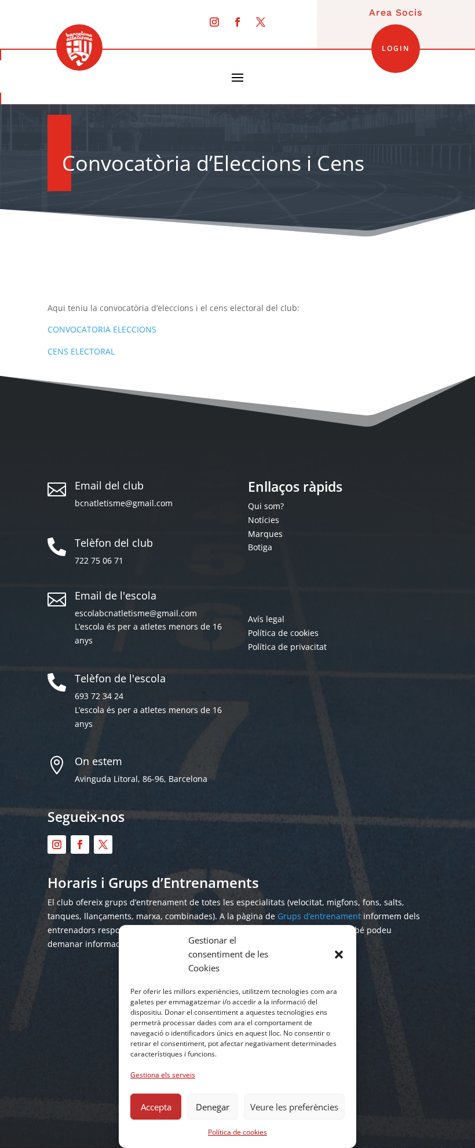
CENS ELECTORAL (81, 351)
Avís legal (266, 618)
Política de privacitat (287, 646)
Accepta (156, 1107)
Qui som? (266, 505)
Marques (265, 533)
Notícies (263, 519)
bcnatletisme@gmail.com (124, 503)
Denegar (212, 1107)
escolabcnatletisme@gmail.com (136, 613)
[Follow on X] (260, 22)
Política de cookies (237, 1132)
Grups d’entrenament (319, 916)
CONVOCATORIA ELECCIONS (102, 329)
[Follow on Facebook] (237, 22)
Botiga (260, 547)
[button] (339, 954)
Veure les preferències (294, 1107)
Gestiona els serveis (162, 1075)
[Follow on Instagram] (214, 22)
